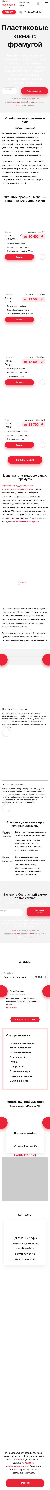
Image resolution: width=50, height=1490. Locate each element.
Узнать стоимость (34, 91)
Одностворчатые (9, 485)
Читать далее (11, 1008)
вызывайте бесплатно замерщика (23, 522)
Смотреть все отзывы (25, 1019)
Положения (15, 102)
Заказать (19, 257)
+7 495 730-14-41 (32, 12)
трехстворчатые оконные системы (17, 489)
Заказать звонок (9, 12)
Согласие (31, 102)
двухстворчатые (25, 485)
